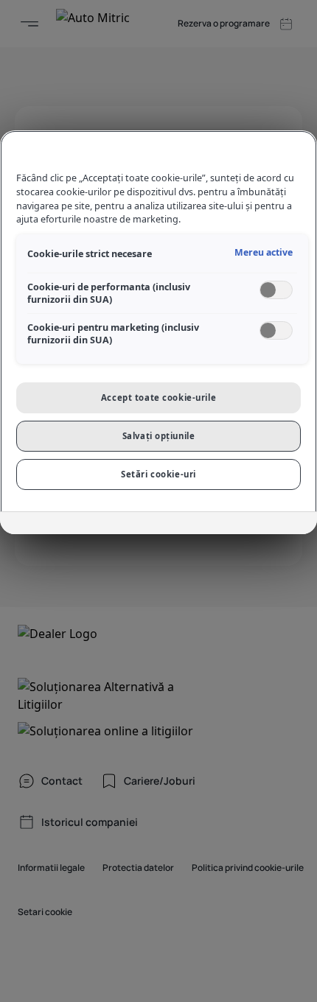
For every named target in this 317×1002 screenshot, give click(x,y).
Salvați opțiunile (158, 435)
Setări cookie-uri (158, 474)
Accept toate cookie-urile (158, 397)
